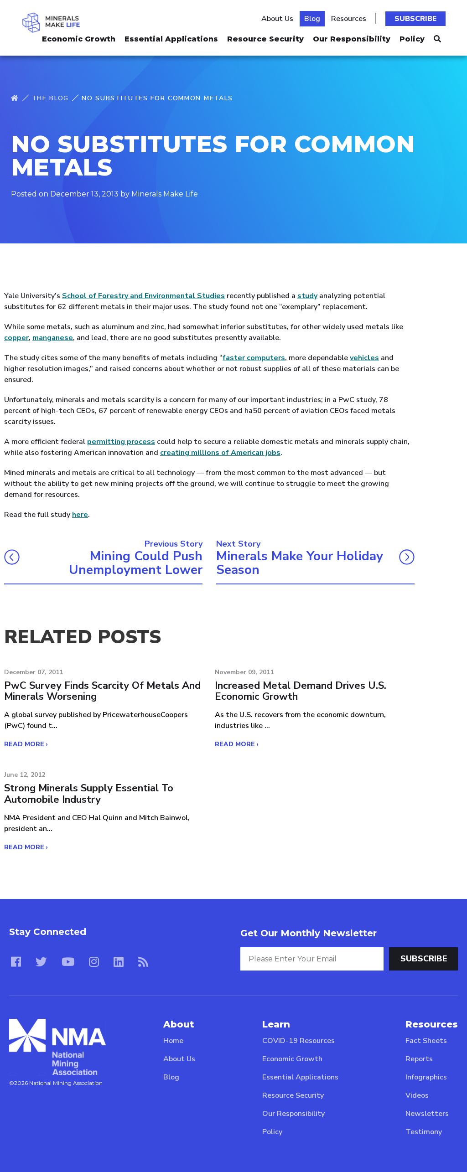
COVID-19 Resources (298, 1041)
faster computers (254, 358)
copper (16, 338)
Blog (312, 19)
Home (173, 1041)
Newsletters (427, 1114)
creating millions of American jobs (220, 453)
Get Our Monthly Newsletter (308, 933)
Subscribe (415, 19)
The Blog (50, 98)
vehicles (364, 358)
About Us (277, 19)
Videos (417, 1095)
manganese (52, 338)
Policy (412, 39)
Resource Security (265, 39)
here (80, 515)
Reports (419, 1059)
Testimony (423, 1132)
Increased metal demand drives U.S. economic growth (300, 691)
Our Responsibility (351, 39)
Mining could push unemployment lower (135, 563)
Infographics (426, 1077)
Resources (348, 19)
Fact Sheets (426, 1041)
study (307, 296)
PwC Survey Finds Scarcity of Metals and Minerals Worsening (102, 691)
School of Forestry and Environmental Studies (143, 296)
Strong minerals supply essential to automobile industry (88, 794)
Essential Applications (171, 39)
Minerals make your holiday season (299, 563)
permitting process (121, 442)
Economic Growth (78, 39)
